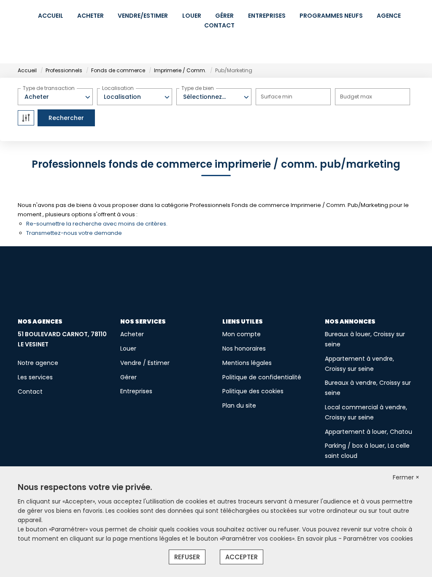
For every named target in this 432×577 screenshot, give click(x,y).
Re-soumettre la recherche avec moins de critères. (96, 224)
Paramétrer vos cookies (378, 538)
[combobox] (55, 97)
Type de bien (197, 88)
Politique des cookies (253, 391)
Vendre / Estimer (145, 363)
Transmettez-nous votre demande (74, 233)
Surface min (276, 96)
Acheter (132, 334)
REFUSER (187, 557)
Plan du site (239, 405)
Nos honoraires (244, 348)
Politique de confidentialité (261, 377)
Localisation (118, 88)
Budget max (356, 96)
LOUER (191, 15)
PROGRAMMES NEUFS (331, 15)
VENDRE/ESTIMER (143, 15)
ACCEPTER (241, 557)
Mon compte (241, 334)
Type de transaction (49, 88)
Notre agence (38, 363)
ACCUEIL (50, 15)
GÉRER (224, 15)
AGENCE (389, 15)
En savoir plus (317, 538)
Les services (35, 377)
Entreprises (136, 391)
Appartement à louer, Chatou (368, 431)
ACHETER (90, 15)
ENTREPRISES (267, 15)
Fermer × (406, 477)
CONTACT (219, 25)
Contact (30, 391)
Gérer (128, 377)
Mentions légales (247, 363)
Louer (128, 348)
